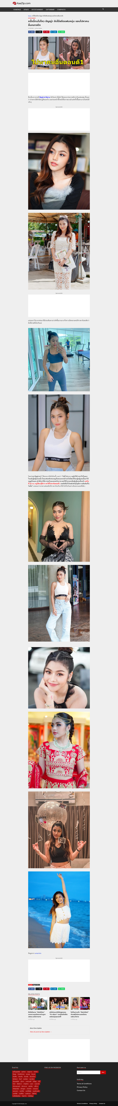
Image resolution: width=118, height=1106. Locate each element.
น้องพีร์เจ (15, 1076)
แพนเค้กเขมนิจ (36, 1091)
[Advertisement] (59, 84)
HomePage (17, 9)
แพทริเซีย (22, 1091)
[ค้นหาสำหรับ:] (91, 1072)
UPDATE (26, 9)
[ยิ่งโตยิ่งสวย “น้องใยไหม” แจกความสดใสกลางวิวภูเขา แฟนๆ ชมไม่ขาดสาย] (37, 1004)
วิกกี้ (39, 1081)
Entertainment (37, 9)
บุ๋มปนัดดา (25, 1079)
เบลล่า (31, 1084)
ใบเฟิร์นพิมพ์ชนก (16, 1096)
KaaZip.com (24, 1103)
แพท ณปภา (15, 1091)
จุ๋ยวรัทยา (24, 1071)
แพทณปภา (35, 1088)
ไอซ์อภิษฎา (30, 1096)
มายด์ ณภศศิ (28, 1081)
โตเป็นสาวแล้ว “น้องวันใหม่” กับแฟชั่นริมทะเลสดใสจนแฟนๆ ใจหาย (80, 1014)
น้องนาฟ (33, 1074)
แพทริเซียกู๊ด (28, 1091)
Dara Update (39, 28)
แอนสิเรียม (21, 1093)
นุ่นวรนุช (28, 1074)
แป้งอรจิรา (29, 1088)
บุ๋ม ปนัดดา (32, 1079)
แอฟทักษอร (28, 1093)
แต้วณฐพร (23, 1088)
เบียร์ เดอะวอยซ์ (16, 1086)
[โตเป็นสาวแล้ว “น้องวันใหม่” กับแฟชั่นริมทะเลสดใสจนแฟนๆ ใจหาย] (80, 1004)
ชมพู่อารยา (29, 1071)
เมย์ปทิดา (30, 1086)
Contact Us (81, 1090)
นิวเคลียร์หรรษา (21, 1074)
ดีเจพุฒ (14, 1074)
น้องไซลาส (15, 1079)
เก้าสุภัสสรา (26, 1084)
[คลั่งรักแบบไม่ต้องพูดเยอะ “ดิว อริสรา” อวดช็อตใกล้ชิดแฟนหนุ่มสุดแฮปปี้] (59, 1004)
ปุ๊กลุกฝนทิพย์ (16, 1081)
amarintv (38, 953)
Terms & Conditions (84, 1084)
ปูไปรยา (22, 1081)
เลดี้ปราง (36, 1086)
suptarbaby (50, 9)
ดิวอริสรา (36, 1071)
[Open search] (103, 9)
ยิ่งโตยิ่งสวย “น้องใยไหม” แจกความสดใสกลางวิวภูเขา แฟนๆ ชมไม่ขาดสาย (37, 1014)
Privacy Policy (82, 1087)
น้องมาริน (20, 1076)
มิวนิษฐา (35, 1081)
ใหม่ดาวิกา (24, 1096)
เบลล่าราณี (37, 1084)
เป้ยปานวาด (24, 1086)
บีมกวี (20, 1079)
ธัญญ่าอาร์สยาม (36, 984)
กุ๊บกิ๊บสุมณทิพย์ (16, 1071)
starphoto (61, 9)
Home (29, 16)
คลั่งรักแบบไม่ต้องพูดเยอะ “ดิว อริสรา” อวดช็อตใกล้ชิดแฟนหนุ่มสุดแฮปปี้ (58, 1014)
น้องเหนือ (26, 1076)
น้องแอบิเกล (32, 1076)
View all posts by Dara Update (40, 1032)
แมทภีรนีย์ (15, 1093)
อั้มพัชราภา (19, 1084)
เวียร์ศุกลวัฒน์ (16, 1088)
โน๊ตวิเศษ (34, 1093)
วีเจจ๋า (14, 1084)
